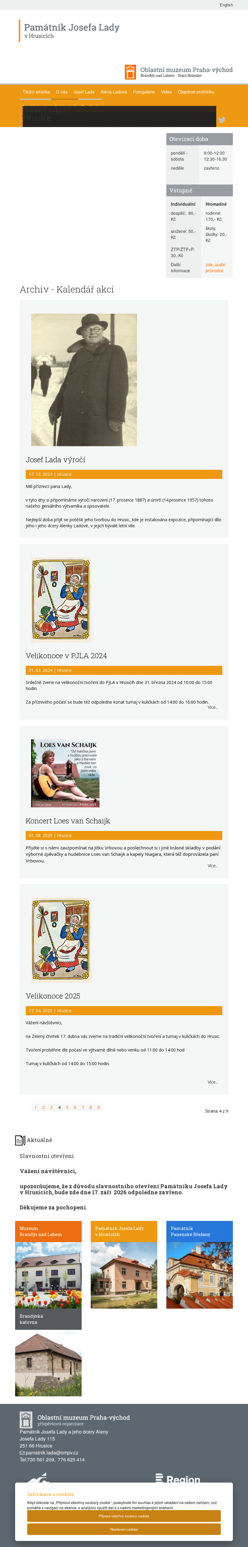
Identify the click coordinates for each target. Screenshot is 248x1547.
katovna (28, 1322)
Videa (166, 92)
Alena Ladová (114, 92)
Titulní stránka (36, 92)
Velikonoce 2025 (53, 996)
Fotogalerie (144, 92)
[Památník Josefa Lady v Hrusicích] (124, 1275)
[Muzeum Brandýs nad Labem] (48, 1275)
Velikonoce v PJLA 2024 (66, 655)
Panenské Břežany (190, 1234)
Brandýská (31, 1316)
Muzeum (29, 1228)
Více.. (212, 707)
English (226, 5)
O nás (61, 92)
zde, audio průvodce (216, 267)
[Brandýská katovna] (48, 1362)
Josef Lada (84, 92)
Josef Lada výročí (55, 459)
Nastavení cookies (124, 1529)
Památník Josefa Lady (119, 1228)
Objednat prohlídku (196, 92)
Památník (182, 1228)
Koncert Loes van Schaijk (68, 821)
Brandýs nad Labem (41, 1234)
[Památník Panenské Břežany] (199, 1275)
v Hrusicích (107, 1234)
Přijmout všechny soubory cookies (124, 1515)
